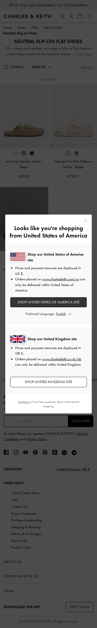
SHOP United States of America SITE (49, 302)
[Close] (85, 220)
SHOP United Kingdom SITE (48, 382)
